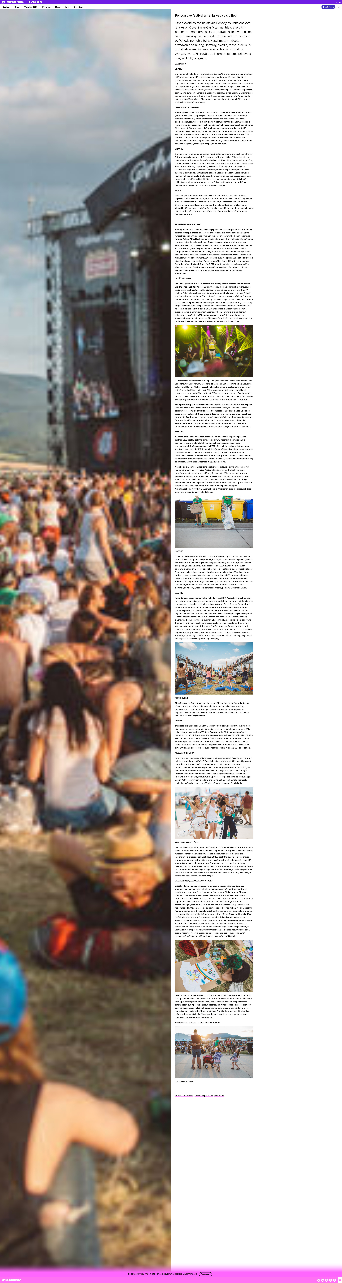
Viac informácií (190, 1274)
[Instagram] (326, 1280)
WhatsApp (219, 1096)
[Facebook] (318, 1280)
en (340, 2)
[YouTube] (322, 1280)
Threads (209, 1096)
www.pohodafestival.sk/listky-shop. (196, 1017)
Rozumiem (205, 1274)
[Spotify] (330, 1280)
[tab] (17, 7)
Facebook (199, 1096)
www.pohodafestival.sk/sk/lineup (236, 998)
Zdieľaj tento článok (184, 1096)
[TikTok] (334, 1280)
